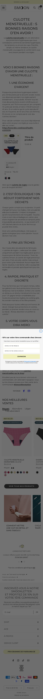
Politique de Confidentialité (30, 361)
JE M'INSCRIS (21, 356)
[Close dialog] (40, 331)
